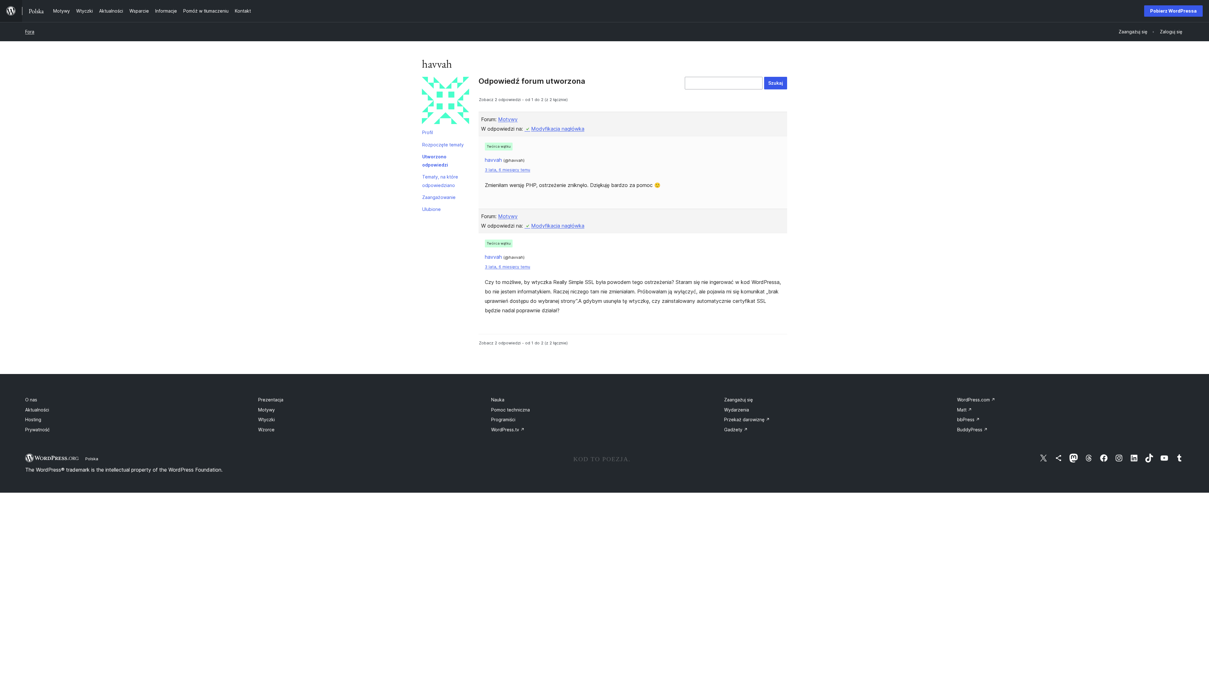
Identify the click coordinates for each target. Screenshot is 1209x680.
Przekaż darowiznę (747, 419)
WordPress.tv (508, 429)
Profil (427, 132)
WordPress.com (976, 399)
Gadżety (736, 429)
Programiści (503, 419)
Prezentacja (270, 399)
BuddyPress (972, 429)
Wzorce (266, 429)
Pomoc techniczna (510, 409)
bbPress (968, 419)
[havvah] (445, 102)
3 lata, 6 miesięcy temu (507, 169)
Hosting (33, 419)
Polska (91, 458)
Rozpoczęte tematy (443, 144)
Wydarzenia (736, 409)
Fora (29, 31)
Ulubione (431, 209)
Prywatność (37, 429)
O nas (31, 399)
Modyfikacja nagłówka (557, 129)
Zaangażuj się (738, 399)
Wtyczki (266, 419)
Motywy (508, 119)
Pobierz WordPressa (1173, 11)
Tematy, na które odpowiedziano (440, 181)
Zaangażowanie (439, 197)
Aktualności (37, 409)
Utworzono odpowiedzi (435, 160)
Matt (964, 409)
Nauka (497, 399)
